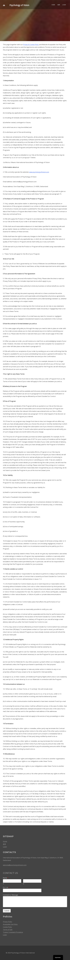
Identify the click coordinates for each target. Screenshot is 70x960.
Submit (6, 911)
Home (53, 5)
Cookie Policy (7, 927)
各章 (59, 5)
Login (64, 5)
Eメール (6, 887)
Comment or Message (10, 895)
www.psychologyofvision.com (39, 172)
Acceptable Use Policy (10, 924)
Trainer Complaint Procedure (13, 932)
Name (5, 878)
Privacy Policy (7, 922)
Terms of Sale (7, 930)
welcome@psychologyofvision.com (14, 865)
